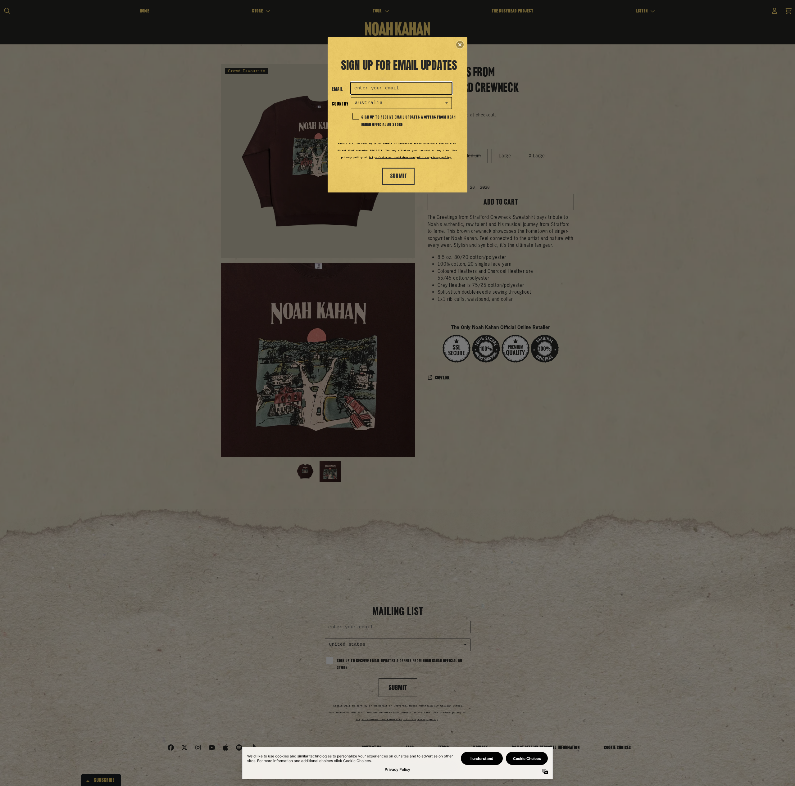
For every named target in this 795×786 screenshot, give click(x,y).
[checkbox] (402, 116)
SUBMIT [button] (398, 176)
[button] (460, 44)
